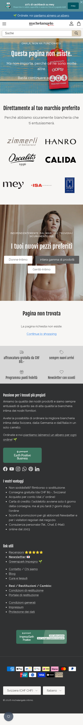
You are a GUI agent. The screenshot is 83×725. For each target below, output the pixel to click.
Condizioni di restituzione (26, 590)
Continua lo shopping (42, 334)
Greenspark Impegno (23, 561)
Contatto (15, 569)
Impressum (16, 607)
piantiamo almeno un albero (51, 15)
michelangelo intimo (22, 700)
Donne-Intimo (18, 259)
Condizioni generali (22, 602)
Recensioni (16, 552)
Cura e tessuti (18, 578)
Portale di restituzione (24, 595)
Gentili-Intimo (42, 269)
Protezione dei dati (22, 612)
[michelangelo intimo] (41, 24)
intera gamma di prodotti (57, 259)
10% (73, 5)
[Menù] (4, 24)
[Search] (76, 33)
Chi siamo (31, 569)
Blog (12, 573)
